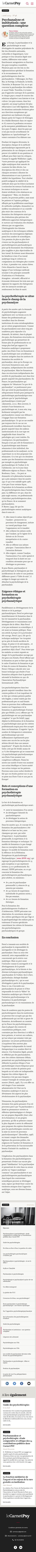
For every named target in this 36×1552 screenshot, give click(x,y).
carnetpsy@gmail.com (19, 1531)
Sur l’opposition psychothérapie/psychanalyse (17, 1311)
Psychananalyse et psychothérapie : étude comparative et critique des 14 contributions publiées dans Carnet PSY (17, 1235)
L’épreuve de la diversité (10, 1337)
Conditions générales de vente (18, 1527)
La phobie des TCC (9, 1292)
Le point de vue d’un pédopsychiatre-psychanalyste (15, 1375)
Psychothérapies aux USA (11, 1342)
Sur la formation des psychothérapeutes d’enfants (15, 1317)
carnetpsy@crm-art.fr (24, 1536)
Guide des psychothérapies (11, 1242)
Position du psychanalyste (11, 1368)
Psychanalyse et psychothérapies (13, 1274)
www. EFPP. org (23, 858)
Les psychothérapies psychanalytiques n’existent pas (15, 1254)
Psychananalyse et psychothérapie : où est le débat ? (17, 1262)
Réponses (6, 1228)
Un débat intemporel (9, 1287)
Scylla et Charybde (9, 1268)
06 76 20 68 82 (19, 1540)
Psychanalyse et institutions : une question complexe (16, 1330)
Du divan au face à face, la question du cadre (17, 1248)
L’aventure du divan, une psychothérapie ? (16, 1298)
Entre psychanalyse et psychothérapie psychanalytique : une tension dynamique (16, 1304)
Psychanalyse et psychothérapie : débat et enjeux (16, 1362)
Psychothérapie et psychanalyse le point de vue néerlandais (18, 1280)
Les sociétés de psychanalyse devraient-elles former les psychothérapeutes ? (17, 1354)
